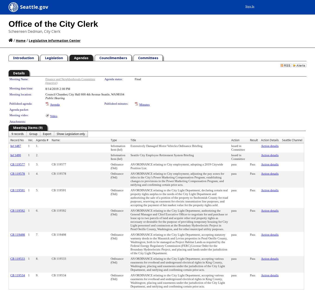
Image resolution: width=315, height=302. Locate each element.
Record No (17, 140)
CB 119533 (17, 258)
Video (53, 116)
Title (133, 140)
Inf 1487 (15, 146)
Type (114, 140)
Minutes (144, 104)
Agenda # (42, 140)
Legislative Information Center (54, 40)
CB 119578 (17, 173)
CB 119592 (17, 210)
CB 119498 (17, 234)
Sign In (249, 6)
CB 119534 (17, 275)
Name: (56, 140)
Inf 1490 (15, 155)
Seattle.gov (34, 7)
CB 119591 (17, 190)
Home (21, 40)
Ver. (30, 140)
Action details (270, 146)
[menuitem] (18, 134)
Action (235, 140)
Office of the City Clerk (53, 24)
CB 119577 (17, 164)
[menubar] (48, 134)
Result (254, 140)
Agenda (55, 104)
